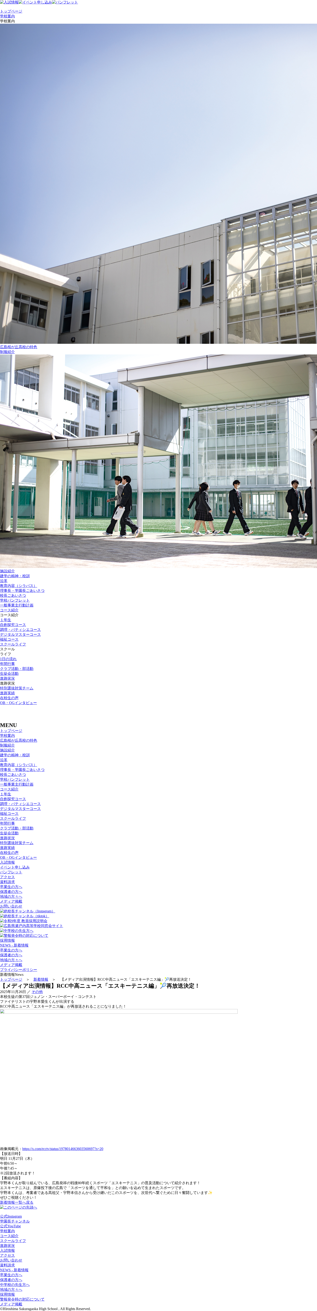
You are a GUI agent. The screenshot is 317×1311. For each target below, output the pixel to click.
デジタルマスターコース (20, 634)
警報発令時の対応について (22, 1299)
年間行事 (7, 664)
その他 (37, 992)
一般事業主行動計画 (16, 605)
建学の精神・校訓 (15, 576)
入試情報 (7, 862)
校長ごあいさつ (13, 595)
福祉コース (9, 639)
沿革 (3, 581)
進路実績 (7, 693)
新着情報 (40, 979)
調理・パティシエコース (20, 630)
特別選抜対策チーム (16, 688)
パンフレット (11, 872)
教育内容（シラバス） (18, 586)
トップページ (11, 11)
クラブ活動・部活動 (16, 669)
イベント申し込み (15, 867)
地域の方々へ (11, 896)
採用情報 (7, 940)
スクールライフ (13, 644)
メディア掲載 (11, 901)
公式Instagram (11, 1216)
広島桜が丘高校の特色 (18, 740)
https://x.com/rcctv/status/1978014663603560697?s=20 (62, 1149)
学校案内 (7, 16)
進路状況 (7, 678)
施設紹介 (7, 750)
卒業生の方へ (11, 887)
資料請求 (7, 882)
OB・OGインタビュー (18, 703)
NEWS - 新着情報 (14, 945)
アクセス (7, 877)
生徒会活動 (9, 673)
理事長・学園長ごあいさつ (22, 591)
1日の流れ (8, 659)
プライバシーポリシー (18, 970)
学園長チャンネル (15, 1221)
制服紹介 (7, 352)
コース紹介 (9, 610)
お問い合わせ (11, 906)
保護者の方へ (11, 892)
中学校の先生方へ (15, 1285)
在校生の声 (9, 698)
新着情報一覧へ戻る (16, 1202)
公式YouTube (10, 1226)
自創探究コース (13, 625)
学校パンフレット (15, 600)
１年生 (5, 620)
